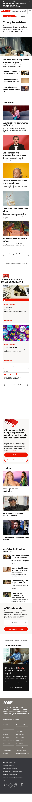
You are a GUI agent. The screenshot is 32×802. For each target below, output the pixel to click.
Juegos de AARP (10, 347)
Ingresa (21, 11)
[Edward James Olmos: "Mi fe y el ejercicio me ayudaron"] (16, 170)
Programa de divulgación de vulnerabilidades (13, 777)
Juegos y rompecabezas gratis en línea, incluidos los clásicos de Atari (15, 350)
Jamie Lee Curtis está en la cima (15, 209)
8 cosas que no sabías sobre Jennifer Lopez (13, 490)
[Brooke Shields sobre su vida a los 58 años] (7, 572)
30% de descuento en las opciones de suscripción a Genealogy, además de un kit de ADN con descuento (15, 310)
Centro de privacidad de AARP (9, 762)
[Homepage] (6, 11)
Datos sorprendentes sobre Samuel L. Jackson (13, 514)
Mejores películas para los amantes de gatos (16, 61)
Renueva (23, 16)
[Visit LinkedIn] (22, 785)
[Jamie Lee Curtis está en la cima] (16, 198)
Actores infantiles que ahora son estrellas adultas (20, 558)
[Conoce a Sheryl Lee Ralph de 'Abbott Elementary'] (7, 584)
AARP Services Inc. (20, 734)
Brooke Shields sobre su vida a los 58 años (20, 569)
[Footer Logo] (16, 702)
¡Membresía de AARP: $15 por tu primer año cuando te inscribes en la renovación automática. (15, 434)
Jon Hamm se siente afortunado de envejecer (14, 153)
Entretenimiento (10, 304)
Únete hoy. (14, 450)
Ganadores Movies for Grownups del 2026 (11, 73)
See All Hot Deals (16, 385)
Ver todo (16, 367)
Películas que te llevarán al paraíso (15, 239)
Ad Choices (5, 780)
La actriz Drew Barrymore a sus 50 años (15, 124)
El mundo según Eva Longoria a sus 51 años (11, 80)
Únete (9, 16)
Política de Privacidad (16, 687)
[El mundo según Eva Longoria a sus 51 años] (25, 81)
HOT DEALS (9, 375)
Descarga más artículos (16, 254)
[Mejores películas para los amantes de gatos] (16, 46)
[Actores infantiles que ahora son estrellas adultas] (7, 559)
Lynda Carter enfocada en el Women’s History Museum (18, 596)
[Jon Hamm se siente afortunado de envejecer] (16, 142)
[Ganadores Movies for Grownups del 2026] (25, 73)
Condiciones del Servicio (8, 765)
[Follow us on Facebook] (5, 785)
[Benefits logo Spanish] (6, 278)
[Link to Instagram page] (16, 785)
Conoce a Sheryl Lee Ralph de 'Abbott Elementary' (20, 583)
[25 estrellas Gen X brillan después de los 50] (25, 89)
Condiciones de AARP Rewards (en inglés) (12, 771)
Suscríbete (16, 682)
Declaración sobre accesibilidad (10, 768)
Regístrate (15, 11)
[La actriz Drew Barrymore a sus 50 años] (16, 112)
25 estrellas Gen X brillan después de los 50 (11, 89)
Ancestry (8, 307)
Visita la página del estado (16, 629)
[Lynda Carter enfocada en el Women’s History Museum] (7, 597)
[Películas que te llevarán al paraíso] (16, 228)
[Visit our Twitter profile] (10, 785)
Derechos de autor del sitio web (10, 774)
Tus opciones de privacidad (17, 780)
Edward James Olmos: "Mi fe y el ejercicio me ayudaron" (15, 183)
